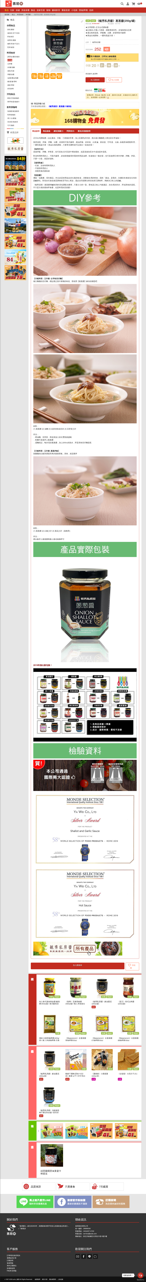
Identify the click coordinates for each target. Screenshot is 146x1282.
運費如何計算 (11, 1258)
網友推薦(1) (58, 131)
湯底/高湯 (10, 71)
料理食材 (11, 52)
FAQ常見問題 (11, 1271)
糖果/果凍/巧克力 (13, 43)
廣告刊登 (44, 1279)
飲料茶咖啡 (12, 107)
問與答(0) (70, 131)
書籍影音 (56, 10)
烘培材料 (10, 88)
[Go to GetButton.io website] (140, 1279)
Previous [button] (38, 1131)
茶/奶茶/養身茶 (12, 122)
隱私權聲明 (52, 1279)
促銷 (91, 10)
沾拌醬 (9, 64)
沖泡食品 (11, 94)
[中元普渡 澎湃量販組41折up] (101, 1131)
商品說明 (36, 131)
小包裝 (74, 10)
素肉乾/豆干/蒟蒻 (13, 33)
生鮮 (12, 10)
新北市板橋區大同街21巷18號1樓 (95, 1236)
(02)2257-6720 (88, 1231)
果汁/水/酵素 (11, 118)
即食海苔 (10, 36)
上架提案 (60, 1279)
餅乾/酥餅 (10, 29)
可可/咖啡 (10, 125)
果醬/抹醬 (10, 74)
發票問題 (10, 1263)
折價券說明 (11, 1268)
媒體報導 (37, 1279)
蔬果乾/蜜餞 (11, 40)
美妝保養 (25, 10)
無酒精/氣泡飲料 (13, 111)
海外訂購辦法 (11, 1265)
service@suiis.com (90, 1233)
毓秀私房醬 (96, 42)
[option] (52, 1131)
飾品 (33, 10)
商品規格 (46, 131)
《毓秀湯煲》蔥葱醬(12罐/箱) (60, 106)
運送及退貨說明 (84, 131)
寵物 (48, 10)
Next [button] (140, 1131)
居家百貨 (41, 10)
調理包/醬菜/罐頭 (13, 56)
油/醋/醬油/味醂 (12, 78)
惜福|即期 (83, 10)
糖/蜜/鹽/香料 (12, 81)
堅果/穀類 (10, 47)
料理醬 (9, 60)
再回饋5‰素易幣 (92, 73)
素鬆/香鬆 (10, 85)
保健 (18, 10)
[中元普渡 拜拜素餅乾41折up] (126, 1131)
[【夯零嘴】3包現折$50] (52, 1131)
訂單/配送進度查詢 (13, 1255)
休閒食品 (11, 25)
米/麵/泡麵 (11, 67)
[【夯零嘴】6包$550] (76, 1131)
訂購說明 (10, 1260)
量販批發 (66, 10)
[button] (82, 21)
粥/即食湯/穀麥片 (13, 101)
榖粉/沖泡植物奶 (13, 98)
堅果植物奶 (11, 114)
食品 (7, 10)
